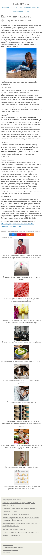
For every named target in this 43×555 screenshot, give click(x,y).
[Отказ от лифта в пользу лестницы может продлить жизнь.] (21, 274)
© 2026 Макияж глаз (8, 545)
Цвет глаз (36, 7)
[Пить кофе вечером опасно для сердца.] (21, 399)
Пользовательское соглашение (16, 547)
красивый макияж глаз (12, 231)
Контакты (5, 547)
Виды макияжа (25, 7)
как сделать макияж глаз (34, 231)
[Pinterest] (21, 234)
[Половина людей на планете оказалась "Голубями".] (21, 339)
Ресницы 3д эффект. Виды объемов (15, 514)
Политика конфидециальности (10, 550)
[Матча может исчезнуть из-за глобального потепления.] (21, 359)
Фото (27, 11)
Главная (5, 7)
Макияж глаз (21, 3)
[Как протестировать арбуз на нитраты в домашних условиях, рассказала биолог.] (21, 296)
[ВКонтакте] (13, 234)
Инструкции (18, 11)
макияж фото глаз (23, 231)
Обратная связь (7, 552)
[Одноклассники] (30, 234)
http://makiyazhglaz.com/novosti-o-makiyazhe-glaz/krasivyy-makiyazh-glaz (17, 225)
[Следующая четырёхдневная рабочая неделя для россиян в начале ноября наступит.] (21, 484)
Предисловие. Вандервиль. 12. (14, 529)
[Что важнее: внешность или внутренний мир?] (21, 464)
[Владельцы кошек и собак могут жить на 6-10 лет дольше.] (21, 378)
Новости (13, 7)
